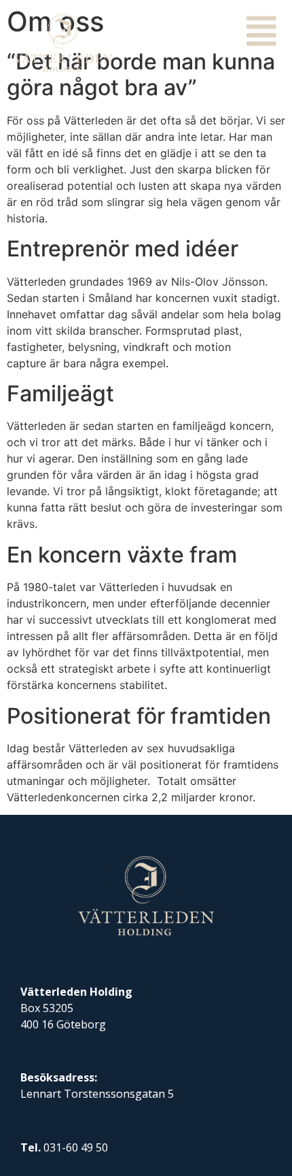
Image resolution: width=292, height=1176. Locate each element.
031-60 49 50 (75, 1147)
